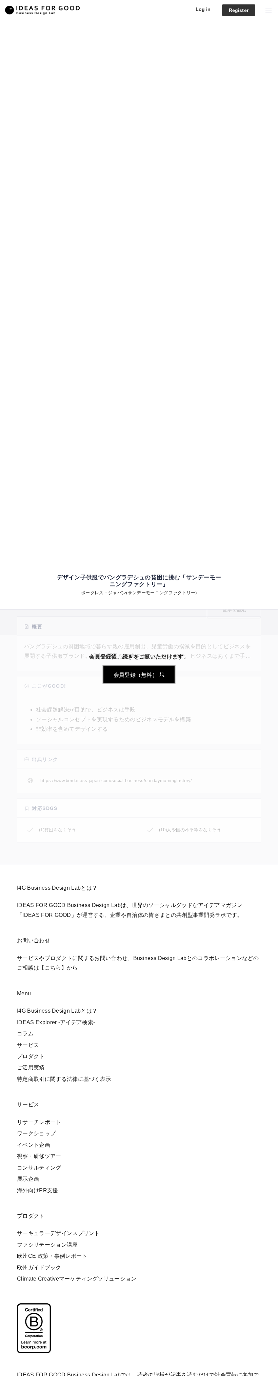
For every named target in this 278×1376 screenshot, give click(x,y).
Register (239, 10)
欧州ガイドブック (39, 1267)
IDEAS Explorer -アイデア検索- (56, 1022)
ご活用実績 (31, 1067)
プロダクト (31, 1056)
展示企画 (28, 1179)
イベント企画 (33, 1145)
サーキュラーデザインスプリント (58, 1233)
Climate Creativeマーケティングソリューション (77, 1279)
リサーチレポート (39, 1122)
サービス (28, 1045)
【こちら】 (53, 968)
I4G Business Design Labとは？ (57, 1011)
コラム (25, 1033)
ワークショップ (36, 1133)
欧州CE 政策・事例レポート (52, 1256)
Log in (203, 9)
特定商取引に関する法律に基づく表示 (64, 1079)
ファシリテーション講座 (47, 1245)
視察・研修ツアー (39, 1156)
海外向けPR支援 (37, 1190)
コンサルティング (39, 1168)
